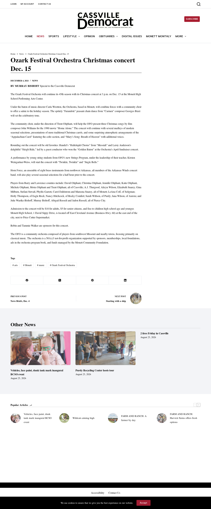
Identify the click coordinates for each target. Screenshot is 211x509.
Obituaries (107, 36)
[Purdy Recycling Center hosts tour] (105, 348)
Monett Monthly (158, 36)
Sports (53, 36)
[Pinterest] (92, 280)
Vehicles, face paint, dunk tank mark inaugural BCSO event (38, 418)
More (179, 36)
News (40, 36)
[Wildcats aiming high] (64, 418)
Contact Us (44, 4)
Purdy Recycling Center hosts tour (94, 370)
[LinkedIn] (125, 280)
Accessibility (97, 492)
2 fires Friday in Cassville (154, 333)
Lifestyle (70, 36)
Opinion (89, 36)
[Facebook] (27, 280)
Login (13, 4)
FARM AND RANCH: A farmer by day (134, 418)
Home (29, 36)
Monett (27, 265)
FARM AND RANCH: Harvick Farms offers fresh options (183, 418)
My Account (27, 4)
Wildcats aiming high (83, 418)
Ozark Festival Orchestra (62, 265)
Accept (143, 503)
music (40, 265)
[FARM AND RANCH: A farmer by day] (113, 418)
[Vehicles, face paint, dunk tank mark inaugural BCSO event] (41, 348)
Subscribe (192, 19)
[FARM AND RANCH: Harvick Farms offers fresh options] (162, 418)
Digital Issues (132, 36)
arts (15, 265)
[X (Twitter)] (59, 280)
